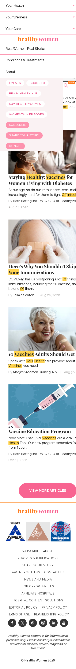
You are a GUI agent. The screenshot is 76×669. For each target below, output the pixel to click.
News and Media (38, 579)
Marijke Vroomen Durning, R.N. (35, 372)
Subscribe (17, 124)
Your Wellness (16, 17)
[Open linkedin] (53, 623)
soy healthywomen (25, 103)
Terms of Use (18, 614)
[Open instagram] (43, 623)
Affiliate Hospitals (38, 593)
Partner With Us (25, 572)
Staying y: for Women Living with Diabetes (40, 180)
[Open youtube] (64, 623)
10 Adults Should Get (41, 354)
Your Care (13, 29)
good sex (37, 83)
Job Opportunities (38, 586)
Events (15, 83)
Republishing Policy (51, 614)
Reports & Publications (38, 558)
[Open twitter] (22, 623)
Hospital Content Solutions (38, 600)
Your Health (14, 6)
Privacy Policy (54, 607)
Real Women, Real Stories (25, 48)
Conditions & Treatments (24, 60)
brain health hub (23, 93)
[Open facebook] (12, 623)
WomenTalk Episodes (26, 114)
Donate (15, 146)
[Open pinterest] (33, 623)
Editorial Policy (23, 607)
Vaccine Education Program (39, 431)
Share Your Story (24, 135)
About (10, 72)
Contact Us (54, 572)
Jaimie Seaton (23, 295)
